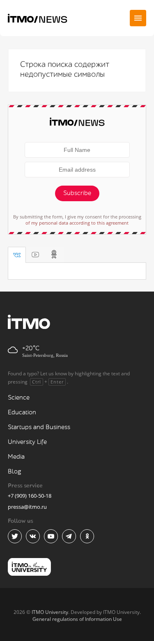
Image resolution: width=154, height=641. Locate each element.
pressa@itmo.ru (27, 506)
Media (16, 457)
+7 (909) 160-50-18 (29, 495)
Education (22, 412)
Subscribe (77, 193)
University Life (27, 442)
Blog (14, 472)
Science (19, 398)
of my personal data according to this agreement (77, 223)
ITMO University (50, 612)
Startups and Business (39, 427)
